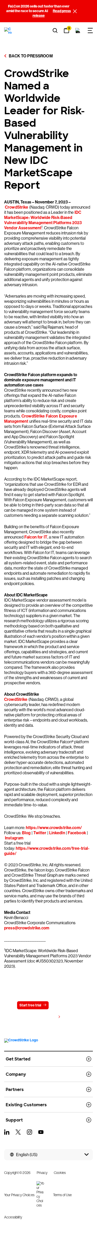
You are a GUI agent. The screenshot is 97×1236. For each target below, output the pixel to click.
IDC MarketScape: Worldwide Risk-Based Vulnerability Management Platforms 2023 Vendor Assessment (43, 220)
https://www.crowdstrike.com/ (54, 827)
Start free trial (30, 1005)
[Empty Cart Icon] (77, 30)
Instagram (14, 838)
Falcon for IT (35, 537)
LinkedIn (57, 832)
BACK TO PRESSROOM (30, 56)
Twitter (40, 832)
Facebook (77, 832)
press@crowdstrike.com (26, 928)
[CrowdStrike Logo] (8, 30)
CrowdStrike (16, 207)
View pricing (46, 1017)
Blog (26, 832)
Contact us (63, 1005)
